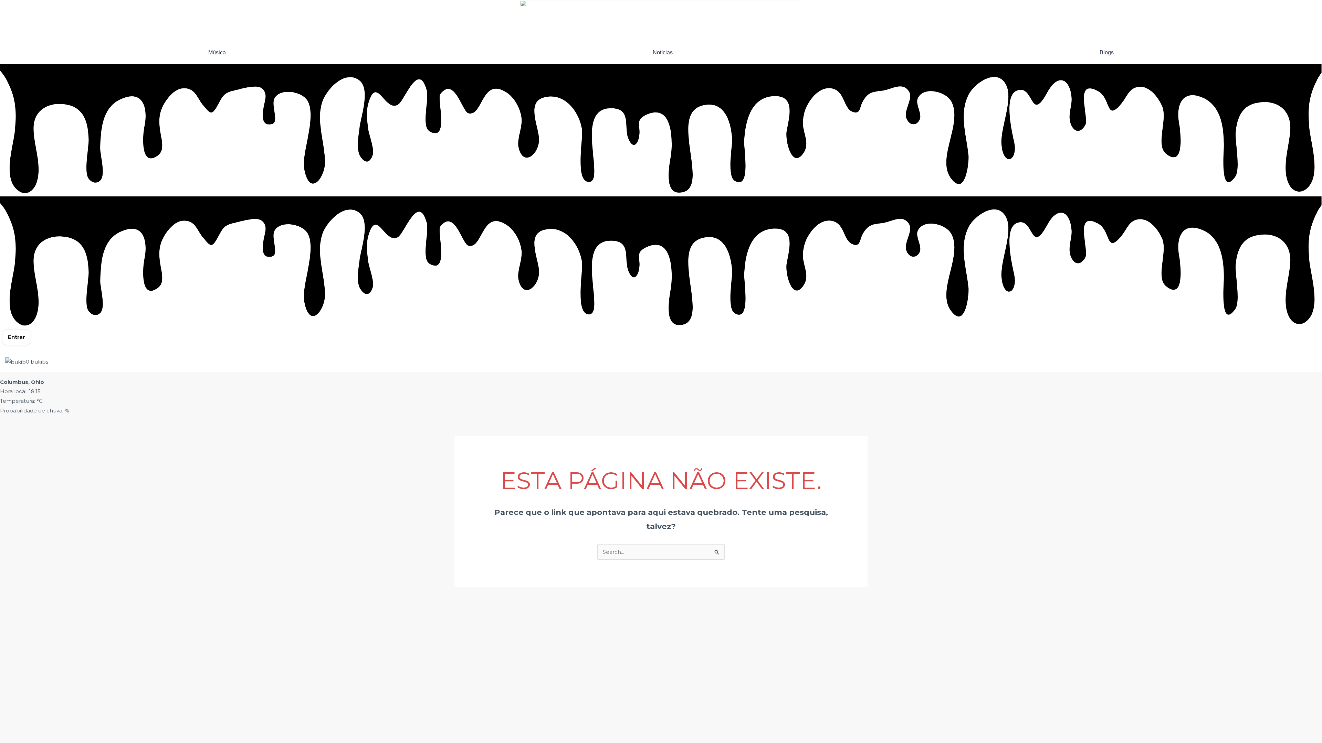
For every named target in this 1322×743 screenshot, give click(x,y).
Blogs (1107, 52)
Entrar (16, 337)
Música (217, 52)
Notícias (663, 52)
